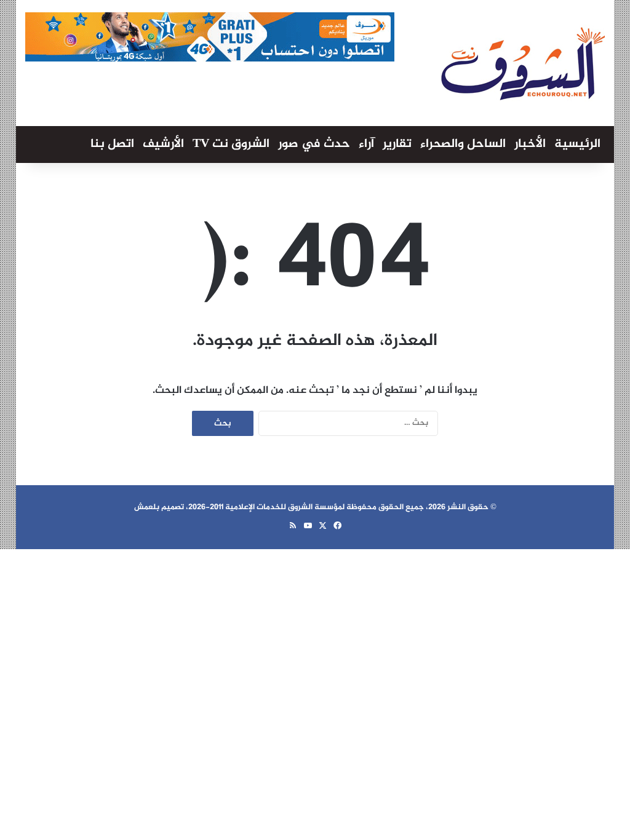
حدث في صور (314, 144)
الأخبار (530, 144)
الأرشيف (163, 144)
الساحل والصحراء (463, 144)
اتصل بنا (112, 144)
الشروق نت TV (231, 144)
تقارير (397, 144)
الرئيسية (577, 144)
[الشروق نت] (523, 63)
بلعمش (146, 507)
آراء (366, 144)
